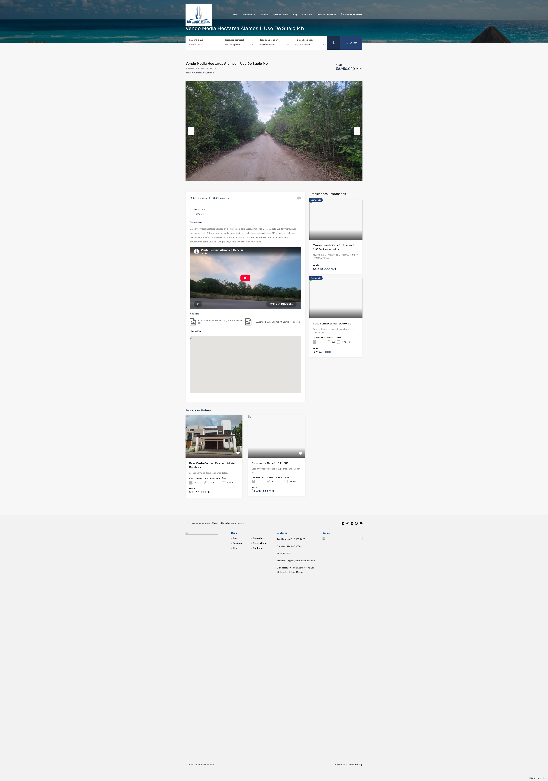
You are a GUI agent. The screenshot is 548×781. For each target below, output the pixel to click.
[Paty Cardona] (199, 24)
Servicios (264, 14)
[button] (248, 365)
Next (357, 131)
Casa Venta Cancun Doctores (332, 323)
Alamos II (209, 72)
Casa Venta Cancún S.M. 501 (270, 463)
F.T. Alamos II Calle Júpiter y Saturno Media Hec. (277, 322)
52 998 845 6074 (353, 15)
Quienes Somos (280, 14)
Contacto (307, 14)
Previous (191, 131)
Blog (295, 14)
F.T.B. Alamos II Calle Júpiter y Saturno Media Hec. (220, 321)
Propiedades (248, 14)
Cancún (198, 72)
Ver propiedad (214, 449)
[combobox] (238, 45)
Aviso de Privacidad (326, 14)
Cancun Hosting (354, 764)
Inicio (235, 14)
